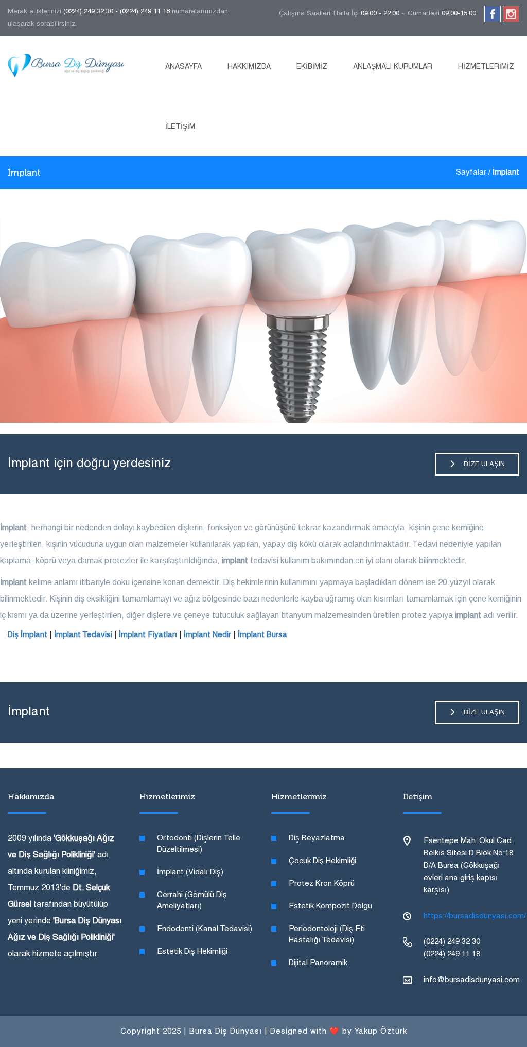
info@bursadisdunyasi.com (472, 980)
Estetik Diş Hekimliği (192, 951)
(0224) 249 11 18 (145, 12)
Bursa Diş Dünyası (225, 1031)
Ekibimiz (311, 67)
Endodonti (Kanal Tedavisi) (204, 929)
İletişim (180, 127)
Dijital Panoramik (318, 963)
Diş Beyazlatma (317, 838)
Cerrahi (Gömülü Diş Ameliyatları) (192, 900)
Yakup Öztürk (380, 1031)
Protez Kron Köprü (322, 883)
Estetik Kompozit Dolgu (330, 906)
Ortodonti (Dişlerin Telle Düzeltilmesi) (198, 844)
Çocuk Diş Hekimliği (322, 861)
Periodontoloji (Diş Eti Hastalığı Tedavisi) (327, 934)
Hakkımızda (249, 67)
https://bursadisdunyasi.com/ (475, 916)
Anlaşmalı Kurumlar (392, 67)
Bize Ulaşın (480, 464)
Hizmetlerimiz (486, 67)
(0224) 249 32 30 (88, 12)
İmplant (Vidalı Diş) (190, 872)
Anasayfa (183, 67)
